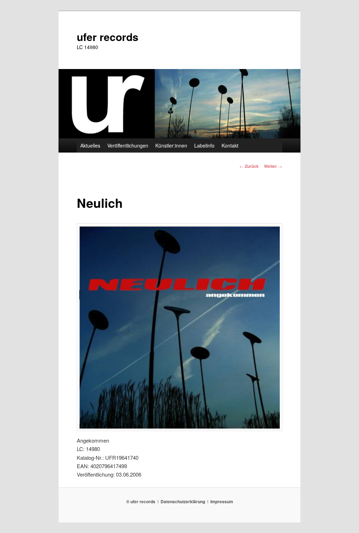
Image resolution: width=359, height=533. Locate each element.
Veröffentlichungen (127, 145)
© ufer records (140, 501)
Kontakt (230, 145)
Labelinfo (204, 145)
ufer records (107, 36)
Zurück (249, 166)
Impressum (221, 501)
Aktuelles (90, 145)
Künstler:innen (171, 145)
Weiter (273, 166)
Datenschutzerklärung (183, 501)
